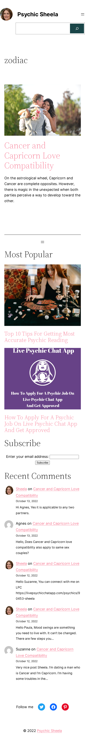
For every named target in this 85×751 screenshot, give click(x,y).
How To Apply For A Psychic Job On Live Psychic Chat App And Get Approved (40, 423)
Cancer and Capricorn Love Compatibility (32, 155)
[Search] (77, 28)
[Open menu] (82, 14)
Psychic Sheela (37, 14)
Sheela (21, 489)
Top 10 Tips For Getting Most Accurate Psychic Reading (39, 336)
